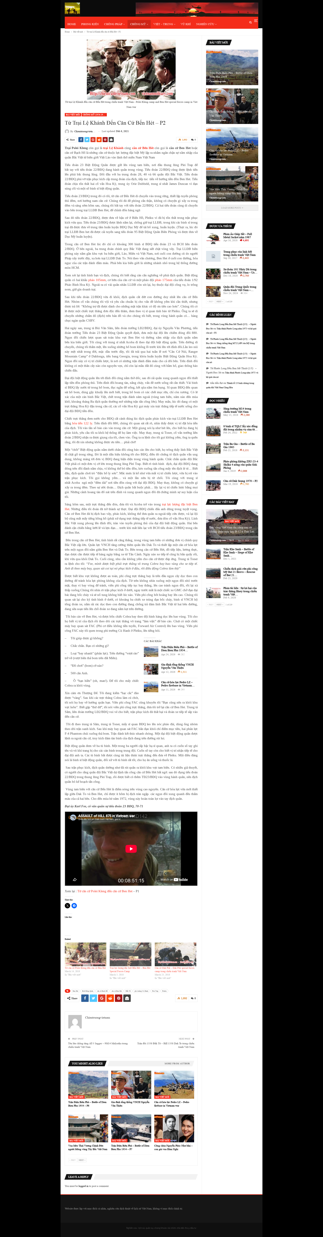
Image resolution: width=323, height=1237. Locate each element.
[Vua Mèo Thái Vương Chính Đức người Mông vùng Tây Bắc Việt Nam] (88, 1128)
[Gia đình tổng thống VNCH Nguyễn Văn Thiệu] (151, 669)
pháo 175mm (163, 280)
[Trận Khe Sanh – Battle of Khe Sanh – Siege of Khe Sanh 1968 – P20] (213, 553)
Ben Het (75, 991)
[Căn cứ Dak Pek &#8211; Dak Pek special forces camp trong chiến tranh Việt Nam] (175, 954)
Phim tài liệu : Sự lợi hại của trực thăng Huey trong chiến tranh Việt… (240, 591)
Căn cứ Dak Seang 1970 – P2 (240, 481)
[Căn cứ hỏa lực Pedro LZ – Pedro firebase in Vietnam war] (151, 686)
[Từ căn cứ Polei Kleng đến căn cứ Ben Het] (85, 954)
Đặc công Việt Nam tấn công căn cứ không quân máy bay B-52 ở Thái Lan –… (231, 531)
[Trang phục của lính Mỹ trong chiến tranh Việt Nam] (213, 256)
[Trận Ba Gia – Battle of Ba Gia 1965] (213, 448)
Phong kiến (90, 24)
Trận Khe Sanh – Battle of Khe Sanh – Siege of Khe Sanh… (238, 552)
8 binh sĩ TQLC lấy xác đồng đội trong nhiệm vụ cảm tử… (240, 428)
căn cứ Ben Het (117, 991)
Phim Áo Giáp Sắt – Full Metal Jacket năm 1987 (237, 235)
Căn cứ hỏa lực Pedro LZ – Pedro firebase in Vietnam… (178, 684)
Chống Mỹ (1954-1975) (94, 114)
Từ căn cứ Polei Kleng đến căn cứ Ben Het (104, 891)
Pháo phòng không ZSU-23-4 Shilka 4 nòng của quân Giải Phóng (240, 464)
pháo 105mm (97, 280)
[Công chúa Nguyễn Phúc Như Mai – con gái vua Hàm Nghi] (174, 1128)
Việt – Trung (163, 24)
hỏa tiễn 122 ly (82, 423)
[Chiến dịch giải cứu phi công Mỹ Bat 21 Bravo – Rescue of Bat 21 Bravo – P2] (213, 573)
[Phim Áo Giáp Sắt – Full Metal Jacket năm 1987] (213, 238)
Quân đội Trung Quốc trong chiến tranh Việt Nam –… (239, 288)
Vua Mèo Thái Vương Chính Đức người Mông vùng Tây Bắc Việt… (229, 191)
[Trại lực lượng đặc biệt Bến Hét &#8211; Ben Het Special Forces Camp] (130, 954)
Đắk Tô (128, 991)
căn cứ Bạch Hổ (102, 991)
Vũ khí (186, 24)
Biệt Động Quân (87, 991)
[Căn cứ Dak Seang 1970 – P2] (213, 485)
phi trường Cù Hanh (141, 991)
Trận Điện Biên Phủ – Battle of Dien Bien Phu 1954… (179, 648)
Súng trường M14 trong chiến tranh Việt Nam (237, 410)
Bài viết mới (73, 114)
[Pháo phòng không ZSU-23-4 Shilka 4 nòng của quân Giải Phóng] (213, 466)
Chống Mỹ (138, 24)
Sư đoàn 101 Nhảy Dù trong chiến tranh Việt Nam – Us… (240, 271)
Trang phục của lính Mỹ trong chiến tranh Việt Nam (239, 253)
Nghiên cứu (205, 24)
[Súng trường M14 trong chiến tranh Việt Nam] (213, 413)
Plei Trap (155, 991)
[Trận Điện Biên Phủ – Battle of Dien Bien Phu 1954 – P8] (151, 651)
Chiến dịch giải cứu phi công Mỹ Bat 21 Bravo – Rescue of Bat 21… (240, 572)
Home (71, 24)
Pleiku (164, 991)
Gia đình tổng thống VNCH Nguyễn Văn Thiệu (177, 666)
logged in (83, 1186)
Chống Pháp (113, 24)
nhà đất (180, 1228)
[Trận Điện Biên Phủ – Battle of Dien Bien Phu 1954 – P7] (131, 1128)
